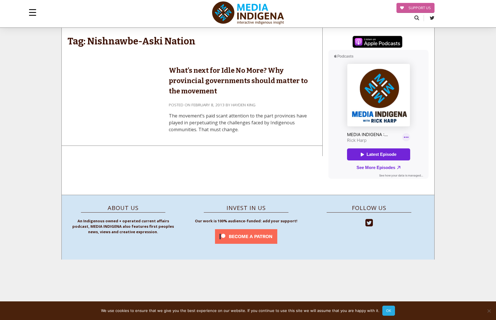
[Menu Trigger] (32, 12)
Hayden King (243, 104)
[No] (489, 311)
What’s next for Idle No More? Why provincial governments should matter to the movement (238, 80)
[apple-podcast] (377, 43)
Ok (388, 310)
